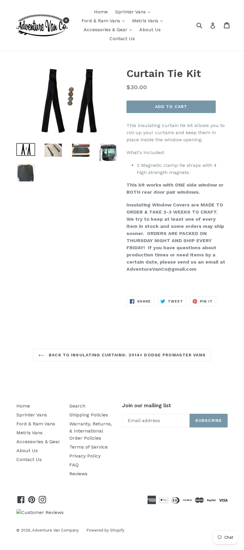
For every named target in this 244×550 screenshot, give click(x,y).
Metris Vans (149, 20)
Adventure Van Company (55, 530)
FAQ (74, 465)
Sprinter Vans (134, 12)
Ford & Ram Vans (105, 20)
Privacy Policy (85, 456)
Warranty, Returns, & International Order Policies (90, 431)
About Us (150, 29)
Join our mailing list (146, 405)
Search (77, 406)
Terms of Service (88, 447)
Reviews (78, 474)
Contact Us (122, 38)
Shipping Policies (88, 415)
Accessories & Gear (109, 29)
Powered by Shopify (105, 530)
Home (101, 12)
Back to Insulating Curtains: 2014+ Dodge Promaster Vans (126, 354)
